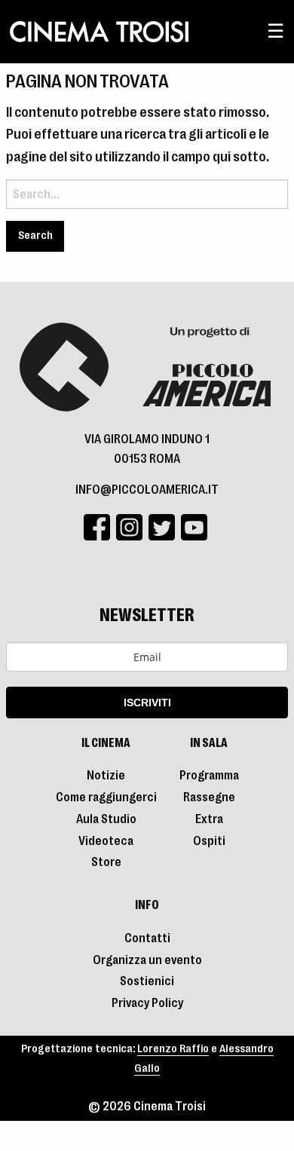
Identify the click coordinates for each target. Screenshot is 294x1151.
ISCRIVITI (147, 702)
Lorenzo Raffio (173, 1048)
